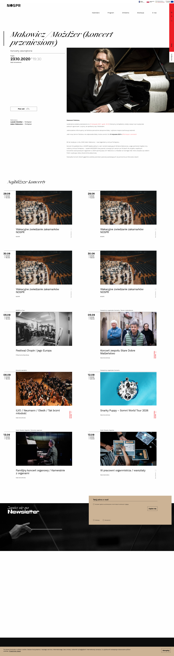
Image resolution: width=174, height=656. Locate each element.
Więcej (127, 504)
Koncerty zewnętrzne (21, 51)
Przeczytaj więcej (15, 651)
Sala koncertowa (15, 62)
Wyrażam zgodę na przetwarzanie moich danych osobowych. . (112, 504)
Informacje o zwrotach (129, 134)
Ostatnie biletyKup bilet (155, 354)
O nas (154, 13)
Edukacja (140, 13)
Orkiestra (125, 13)
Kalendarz (96, 13)
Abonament (107, 520)
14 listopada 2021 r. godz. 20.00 (99, 124)
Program (111, 13)
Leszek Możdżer (16, 122)
